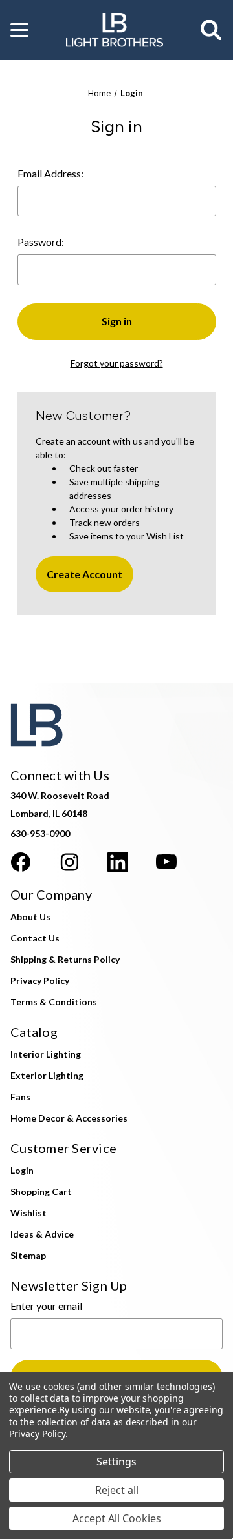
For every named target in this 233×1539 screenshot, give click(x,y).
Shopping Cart (41, 1191)
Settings (116, 1461)
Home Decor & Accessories (69, 1117)
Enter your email (46, 1306)
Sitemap (28, 1255)
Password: (40, 242)
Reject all (117, 1490)
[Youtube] (166, 862)
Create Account (84, 574)
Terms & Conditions (53, 1001)
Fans (20, 1096)
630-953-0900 (40, 833)
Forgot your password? (117, 362)
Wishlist (28, 1212)
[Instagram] (69, 862)
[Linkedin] (117, 862)
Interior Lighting (45, 1054)
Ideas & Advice (42, 1234)
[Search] (212, 30)
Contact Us (35, 937)
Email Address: (50, 173)
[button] (19, 30)
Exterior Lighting (46, 1075)
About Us (30, 916)
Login (22, 1170)
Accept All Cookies (116, 1518)
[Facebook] (20, 862)
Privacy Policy (39, 980)
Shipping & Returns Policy (65, 959)
